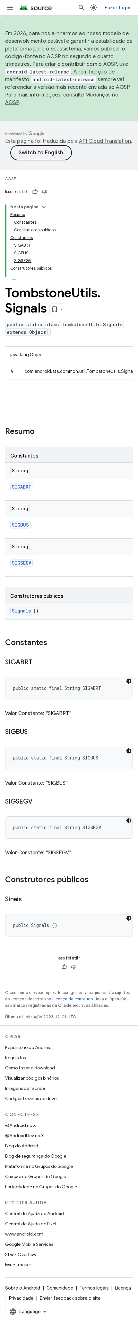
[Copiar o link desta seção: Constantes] (53, 643)
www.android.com (24, 1234)
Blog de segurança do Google (35, 1156)
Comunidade (60, 1287)
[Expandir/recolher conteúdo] (43, 207)
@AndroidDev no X (24, 1135)
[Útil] (35, 191)
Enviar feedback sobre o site (70, 1298)
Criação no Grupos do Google (35, 1176)
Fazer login (117, 8)
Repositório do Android (28, 1047)
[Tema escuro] (129, 681)
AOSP (10, 178)
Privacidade (21, 1298)
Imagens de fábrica (25, 1088)
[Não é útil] (44, 191)
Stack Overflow (21, 1254)
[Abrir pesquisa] (81, 8)
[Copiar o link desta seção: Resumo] (43, 432)
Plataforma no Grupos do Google (39, 1166)
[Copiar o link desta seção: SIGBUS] (34, 732)
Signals (21, 611)
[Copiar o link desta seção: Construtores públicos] (95, 880)
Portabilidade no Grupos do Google (41, 1187)
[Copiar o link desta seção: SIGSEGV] (38, 802)
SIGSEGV (21, 563)
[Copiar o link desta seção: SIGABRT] (38, 662)
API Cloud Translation (105, 141)
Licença (123, 1287)
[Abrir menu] (10, 7)
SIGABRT (21, 487)
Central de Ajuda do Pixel (30, 1224)
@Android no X (20, 1125)
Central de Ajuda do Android (34, 1213)
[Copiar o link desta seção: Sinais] (28, 900)
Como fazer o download (30, 1068)
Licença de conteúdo (72, 999)
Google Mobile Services (29, 1244)
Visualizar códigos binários (32, 1078)
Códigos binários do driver (31, 1098)
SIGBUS (20, 525)
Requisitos (15, 1057)
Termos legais (94, 1287)
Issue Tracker (18, 1264)
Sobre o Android (22, 1287)
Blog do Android (21, 1146)
